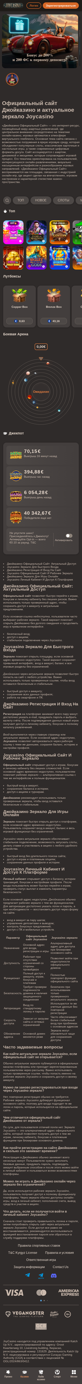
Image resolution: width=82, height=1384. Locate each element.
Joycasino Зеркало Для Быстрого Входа (33, 566)
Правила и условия (59, 1252)
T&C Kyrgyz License (22, 1252)
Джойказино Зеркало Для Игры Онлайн (32, 576)
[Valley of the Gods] (36, 258)
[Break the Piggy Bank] (13, 258)
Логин (34, 5)
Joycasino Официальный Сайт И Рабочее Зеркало (40, 573)
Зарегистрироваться (61, 5)
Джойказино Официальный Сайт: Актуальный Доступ (41, 563)
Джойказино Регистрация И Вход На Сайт (34, 570)
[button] (41, 200)
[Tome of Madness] (36, 232)
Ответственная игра (41, 1260)
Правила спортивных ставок (39, 1245)
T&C (33, 542)
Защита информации (29, 1267)
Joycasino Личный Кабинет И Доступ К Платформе (40, 579)
